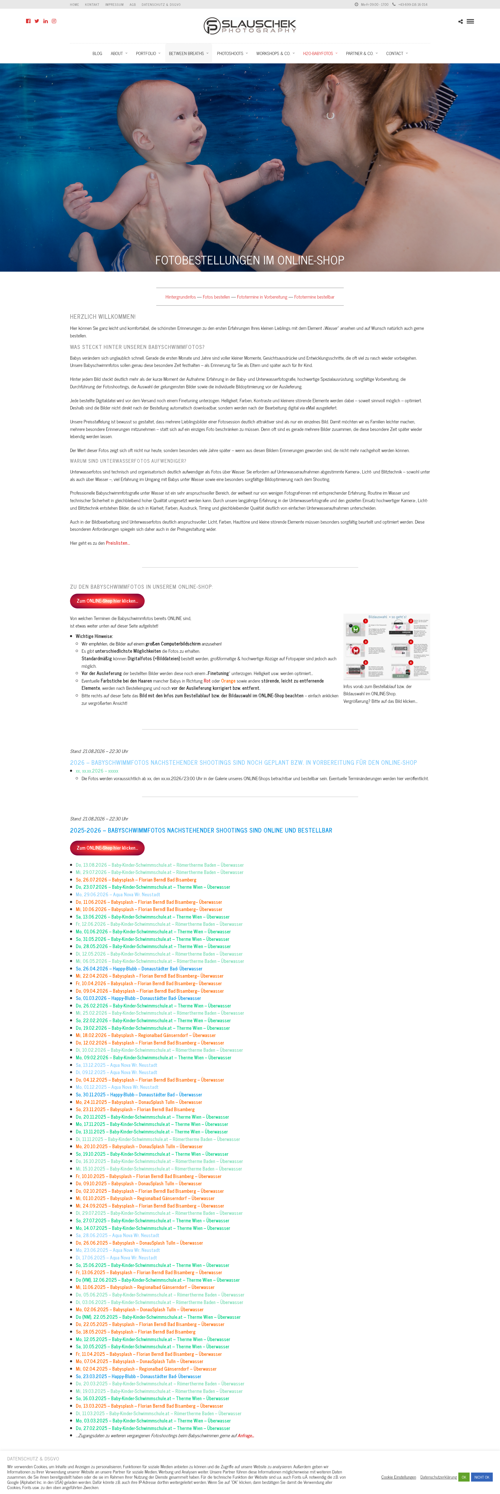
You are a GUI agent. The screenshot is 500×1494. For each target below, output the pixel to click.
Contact (394, 53)
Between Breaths (186, 53)
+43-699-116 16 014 (412, 4)
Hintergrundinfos (181, 296)
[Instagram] (54, 21)
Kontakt (92, 4)
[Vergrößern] (423, 621)
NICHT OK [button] (482, 1477)
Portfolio (146, 53)
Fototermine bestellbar (314, 296)
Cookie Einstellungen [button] (398, 1477)
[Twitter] (36, 21)
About (117, 53)
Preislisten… (118, 542)
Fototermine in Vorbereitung (262, 296)
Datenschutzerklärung (438, 1477)
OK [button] (464, 1477)
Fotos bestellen (216, 296)
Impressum (114, 4)
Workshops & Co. (273, 53)
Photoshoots (230, 53)
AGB (133, 4)
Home (74, 4)
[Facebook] (28, 21)
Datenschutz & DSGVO (161, 4)
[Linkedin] (45, 21)
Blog (97, 53)
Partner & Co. (359, 53)
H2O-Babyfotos (318, 53)
